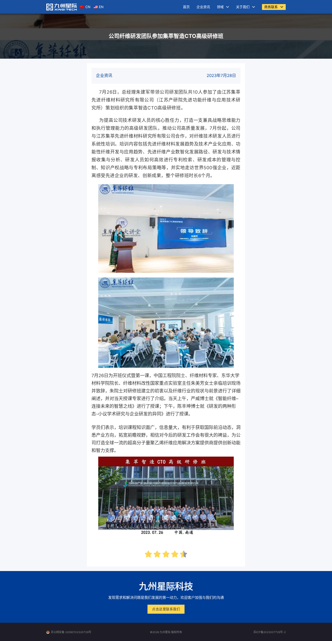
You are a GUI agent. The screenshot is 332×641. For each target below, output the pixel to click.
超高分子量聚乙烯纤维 (150, 443)
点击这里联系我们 (166, 609)
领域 (220, 7)
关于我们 (243, 7)
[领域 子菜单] (227, 7)
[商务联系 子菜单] (281, 7)
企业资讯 (203, 7)
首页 (186, 7)
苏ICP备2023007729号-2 (269, 632)
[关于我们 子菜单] (253, 7)
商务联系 (271, 7)
